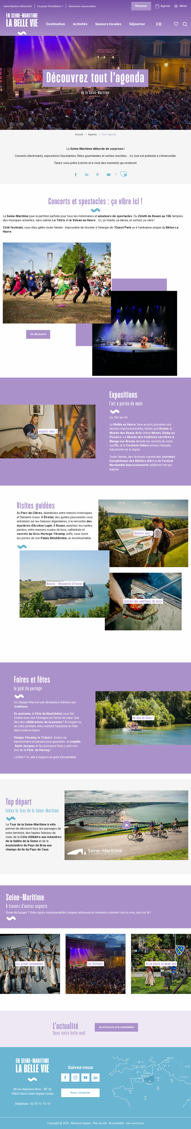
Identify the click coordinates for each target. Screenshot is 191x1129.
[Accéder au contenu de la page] (95, 114)
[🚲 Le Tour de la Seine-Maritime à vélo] (126, 825)
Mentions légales (81, 1123)
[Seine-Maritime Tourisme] (20, 24)
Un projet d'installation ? (50, 6)
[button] (185, 24)
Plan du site (100, 1123)
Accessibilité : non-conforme (126, 1123)
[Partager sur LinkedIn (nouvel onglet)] (86, 175)
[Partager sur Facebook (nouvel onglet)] (75, 175)
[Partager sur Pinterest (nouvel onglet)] (97, 175)
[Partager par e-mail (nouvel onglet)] (108, 175)
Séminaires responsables (82, 6)
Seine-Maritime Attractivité (18, 6)
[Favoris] (176, 24)
